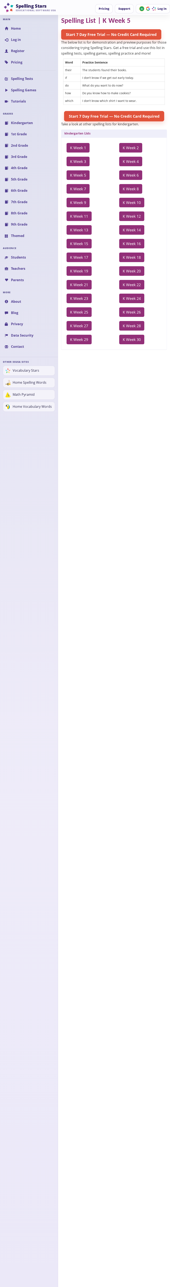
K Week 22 (132, 284)
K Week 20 (132, 271)
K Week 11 (79, 216)
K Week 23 (79, 298)
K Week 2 (131, 147)
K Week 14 (132, 229)
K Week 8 (131, 188)
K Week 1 (78, 147)
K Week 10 (132, 202)
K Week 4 (131, 161)
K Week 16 (132, 243)
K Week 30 (132, 339)
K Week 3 (78, 161)
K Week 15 (79, 243)
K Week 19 (79, 271)
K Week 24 (132, 298)
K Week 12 (132, 216)
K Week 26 (132, 312)
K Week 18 (132, 257)
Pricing (104, 9)
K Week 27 (79, 325)
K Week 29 (79, 339)
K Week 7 (78, 188)
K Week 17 (79, 257)
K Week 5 (78, 175)
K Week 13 (79, 229)
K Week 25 (79, 312)
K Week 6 (131, 175)
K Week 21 (79, 284)
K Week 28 (132, 325)
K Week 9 (78, 202)
